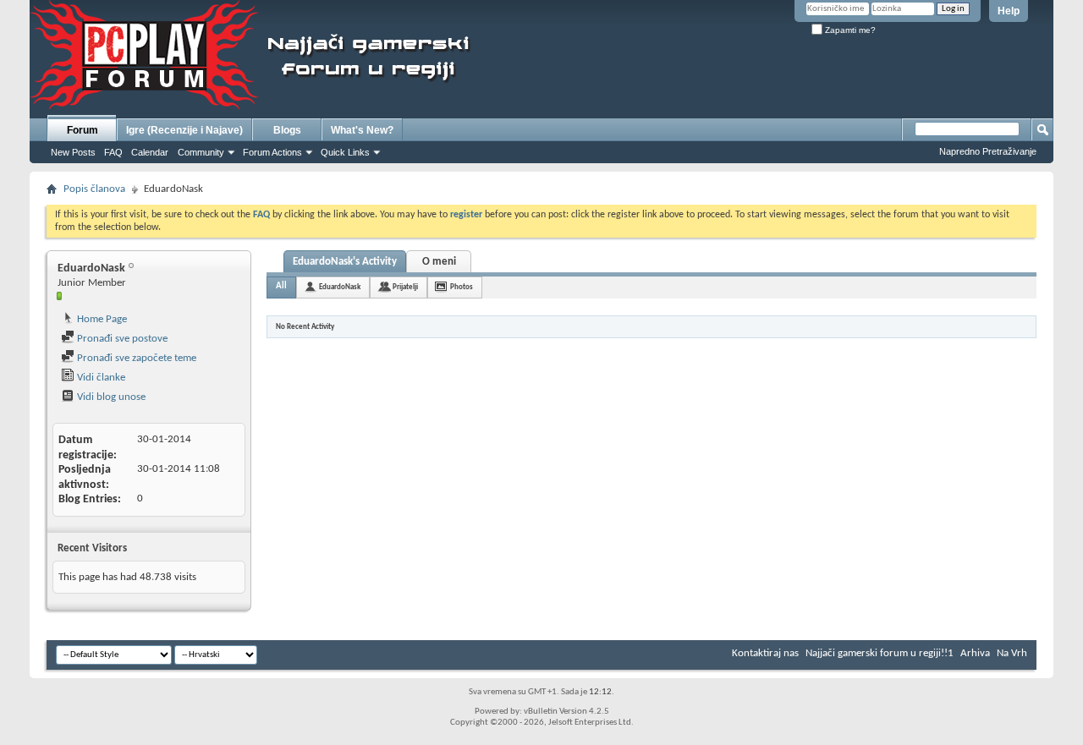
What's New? (362, 130)
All (281, 286)
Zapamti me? (849, 30)
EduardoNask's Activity (345, 261)
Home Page (100, 319)
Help (1009, 11)
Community (201, 152)
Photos (461, 287)
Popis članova (94, 189)
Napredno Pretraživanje (987, 151)
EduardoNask (339, 287)
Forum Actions (272, 152)
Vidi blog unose (110, 397)
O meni (439, 261)
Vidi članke (99, 377)
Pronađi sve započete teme (135, 358)
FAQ (113, 152)
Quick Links (345, 152)
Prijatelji (405, 287)
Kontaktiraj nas (765, 653)
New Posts (73, 152)
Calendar (149, 152)
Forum (82, 130)
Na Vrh (1012, 653)
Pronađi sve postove (121, 338)
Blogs (287, 130)
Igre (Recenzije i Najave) (184, 130)
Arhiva (975, 653)
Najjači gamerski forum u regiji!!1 (879, 653)
